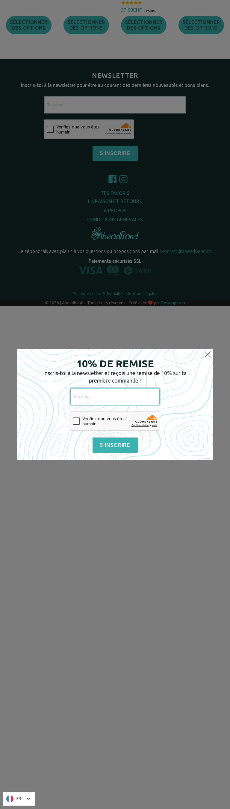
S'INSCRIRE (115, 445)
